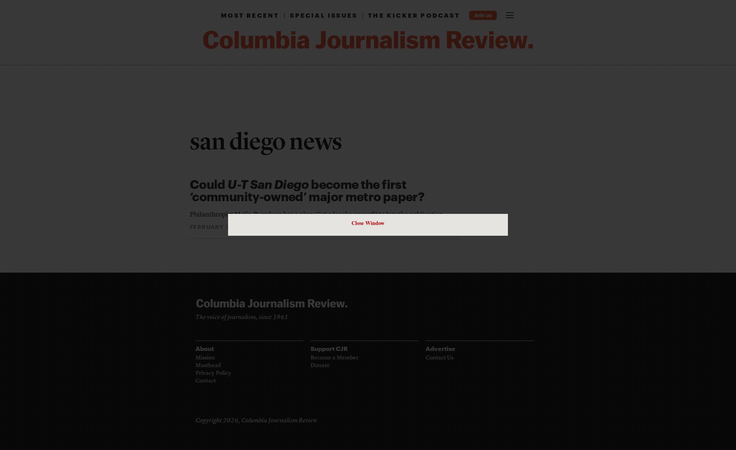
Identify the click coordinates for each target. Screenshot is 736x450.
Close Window (368, 223)
